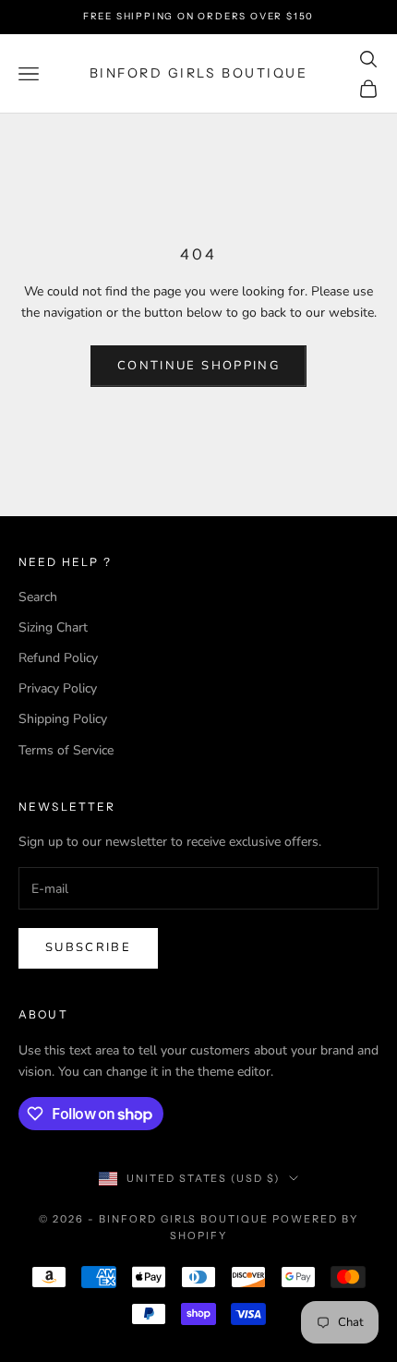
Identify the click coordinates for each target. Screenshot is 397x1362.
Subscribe (88, 947)
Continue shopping (198, 365)
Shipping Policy (62, 719)
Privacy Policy (57, 688)
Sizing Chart (53, 627)
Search (37, 597)
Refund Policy (58, 658)
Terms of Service (66, 750)
